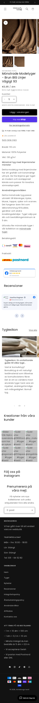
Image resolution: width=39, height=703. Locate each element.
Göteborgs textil (15, 271)
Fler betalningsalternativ (19, 125)
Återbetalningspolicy (14, 600)
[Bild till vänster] (14, 406)
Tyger (7, 577)
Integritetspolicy (12, 594)
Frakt (13, 90)
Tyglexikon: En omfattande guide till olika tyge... (19, 361)
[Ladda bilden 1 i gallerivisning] (8, 61)
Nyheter (8, 583)
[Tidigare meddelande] (4, 2)
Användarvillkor (11, 605)
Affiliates (8, 611)
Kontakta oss (10, 616)
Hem (6, 572)
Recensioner (10, 589)
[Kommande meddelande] (35, 2)
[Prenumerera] (32, 510)
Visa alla (33, 330)
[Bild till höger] (24, 406)
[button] (5, 9)
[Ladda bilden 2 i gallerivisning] (19, 61)
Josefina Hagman (16, 297)
